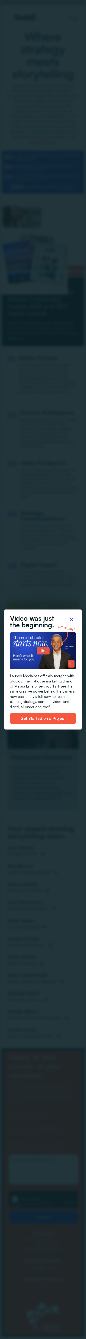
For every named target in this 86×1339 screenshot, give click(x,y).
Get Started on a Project (43, 718)
